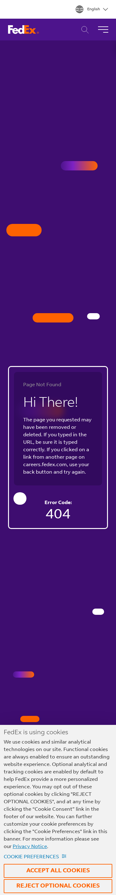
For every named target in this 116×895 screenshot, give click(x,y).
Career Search (83, 30)
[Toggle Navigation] (103, 29)
